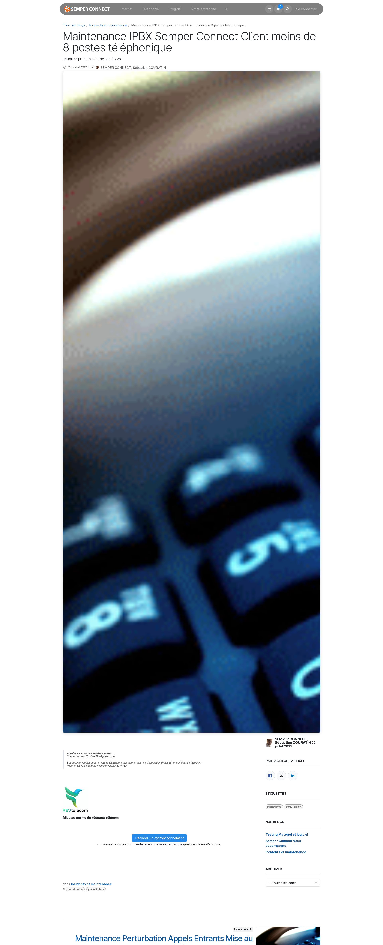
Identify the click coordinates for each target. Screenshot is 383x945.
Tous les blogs (74, 25)
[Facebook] (270, 775)
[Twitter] (281, 775)
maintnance (75, 889)
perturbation (96, 889)
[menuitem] (126, 9)
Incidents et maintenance (108, 25)
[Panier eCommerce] (269, 9)
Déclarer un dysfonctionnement (159, 838)
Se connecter (306, 9)
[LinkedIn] (292, 775)
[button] (287, 9)
